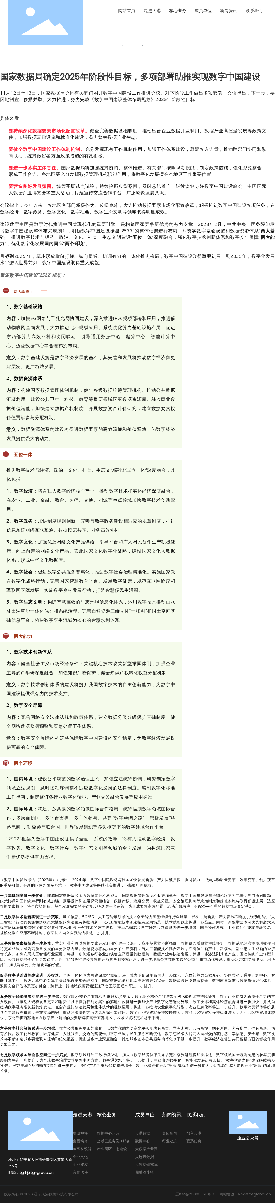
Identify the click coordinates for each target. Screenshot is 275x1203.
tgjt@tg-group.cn (37, 1172)
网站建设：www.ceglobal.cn (245, 1194)
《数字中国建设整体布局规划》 (122, 99)
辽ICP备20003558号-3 (195, 1194)
